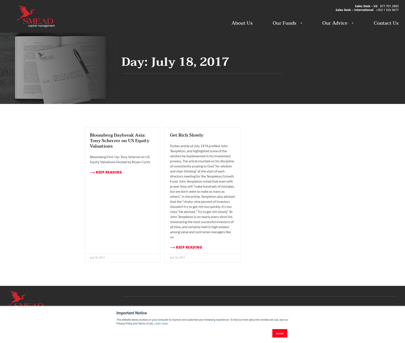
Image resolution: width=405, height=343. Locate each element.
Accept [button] (280, 333)
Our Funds (284, 23)
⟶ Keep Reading (106, 172)
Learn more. (161, 323)
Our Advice (335, 23)
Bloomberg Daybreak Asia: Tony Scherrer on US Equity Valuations (119, 141)
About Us (242, 23)
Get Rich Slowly (186, 135)
